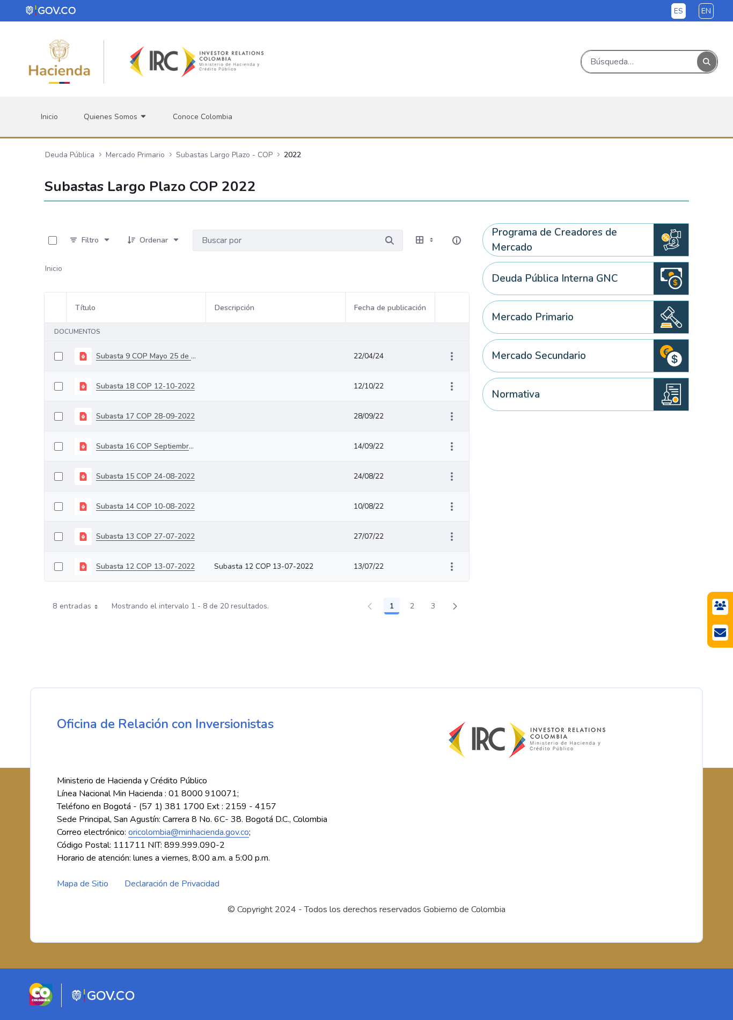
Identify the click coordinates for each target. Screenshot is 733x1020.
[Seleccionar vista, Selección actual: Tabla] (425, 240)
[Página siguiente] (455, 606)
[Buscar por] (389, 240)
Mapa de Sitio (82, 884)
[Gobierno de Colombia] (51, 10)
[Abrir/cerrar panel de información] (456, 240)
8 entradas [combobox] (72, 606)
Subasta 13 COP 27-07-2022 (145, 536)
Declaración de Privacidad (171, 884)
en (706, 11)
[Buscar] (707, 62)
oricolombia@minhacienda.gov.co (188, 832)
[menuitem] (49, 117)
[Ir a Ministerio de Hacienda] (59, 62)
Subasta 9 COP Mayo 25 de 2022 (146, 356)
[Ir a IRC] (194, 62)
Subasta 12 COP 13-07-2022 (145, 566)
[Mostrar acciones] (451, 356)
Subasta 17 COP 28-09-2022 (145, 416)
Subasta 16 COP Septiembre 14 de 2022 (146, 446)
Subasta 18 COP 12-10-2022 (145, 386)
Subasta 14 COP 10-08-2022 (145, 506)
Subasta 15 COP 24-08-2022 (145, 476)
